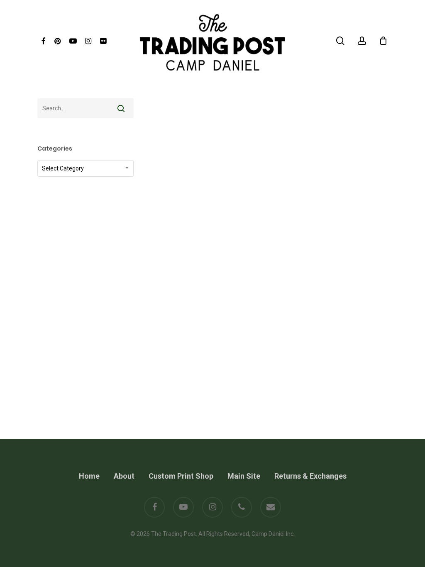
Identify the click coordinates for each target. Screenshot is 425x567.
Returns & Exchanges (310, 476)
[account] (362, 41)
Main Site (243, 476)
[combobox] (85, 168)
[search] (340, 41)
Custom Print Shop (181, 476)
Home (89, 476)
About (124, 476)
